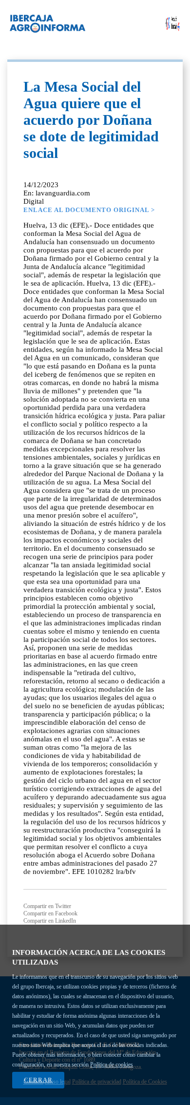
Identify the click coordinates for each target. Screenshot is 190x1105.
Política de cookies (111, 1064)
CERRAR (38, 1080)
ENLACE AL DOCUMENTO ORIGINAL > (89, 209)
